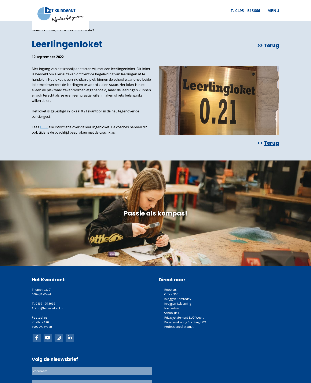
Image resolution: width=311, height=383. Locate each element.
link (59, 338)
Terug (271, 45)
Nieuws (88, 30)
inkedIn (48, 338)
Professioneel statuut (179, 327)
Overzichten (71, 30)
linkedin (70, 338)
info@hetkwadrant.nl (49, 308)
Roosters (170, 290)
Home (36, 30)
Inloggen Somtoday (177, 299)
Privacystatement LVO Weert (184, 317)
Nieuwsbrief (172, 308)
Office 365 (171, 294)
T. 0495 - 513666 (245, 10)
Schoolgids (171, 313)
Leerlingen (51, 30)
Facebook (37, 338)
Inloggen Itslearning (177, 303)
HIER (44, 127)
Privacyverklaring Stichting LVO (185, 322)
